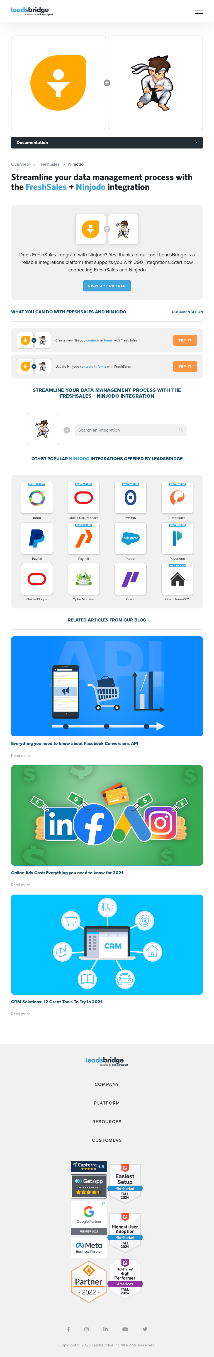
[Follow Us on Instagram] (86, 1329)
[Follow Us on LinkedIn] (105, 1329)
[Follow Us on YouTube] (125, 1329)
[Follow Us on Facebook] (68, 1329)
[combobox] (131, 430)
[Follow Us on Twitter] (144, 1329)
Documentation (32, 142)
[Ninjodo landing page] (155, 83)
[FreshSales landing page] (58, 83)
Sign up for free (107, 285)
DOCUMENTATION (187, 312)
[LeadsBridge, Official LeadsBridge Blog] (32, 11)
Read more (20, 756)
